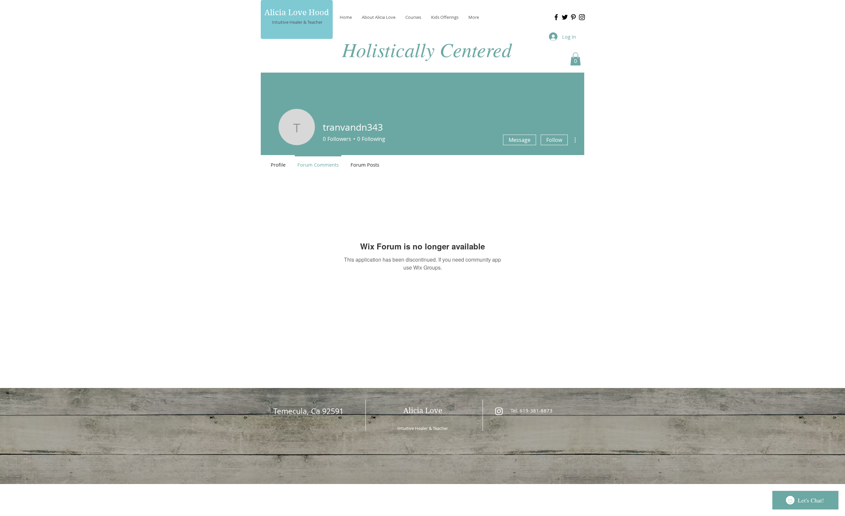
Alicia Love (422, 410)
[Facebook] (556, 17)
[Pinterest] (573, 17)
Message (519, 140)
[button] (575, 58)
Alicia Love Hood (296, 12)
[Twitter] (565, 17)
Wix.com (467, 493)
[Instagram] (582, 17)
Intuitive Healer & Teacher (297, 22)
